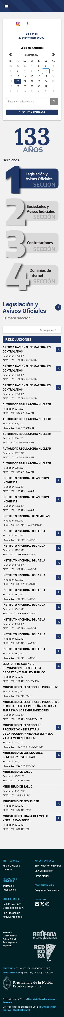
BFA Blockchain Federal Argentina (13, 914)
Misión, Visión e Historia (11, 867)
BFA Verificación (44, 870)
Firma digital (42, 876)
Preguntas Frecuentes (47, 890)
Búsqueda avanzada (32, 112)
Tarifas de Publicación (9, 887)
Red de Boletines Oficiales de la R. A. (13, 905)
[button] (49, 330)
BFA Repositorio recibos (48, 865)
